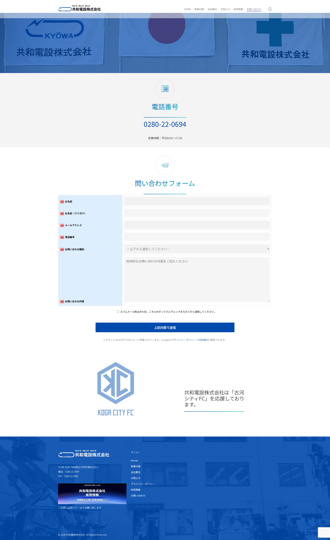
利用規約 (203, 339)
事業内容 (135, 466)
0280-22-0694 (165, 124)
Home (134, 460)
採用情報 (135, 489)
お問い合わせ (138, 495)
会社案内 (135, 472)
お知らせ (135, 478)
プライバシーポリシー (184, 339)
